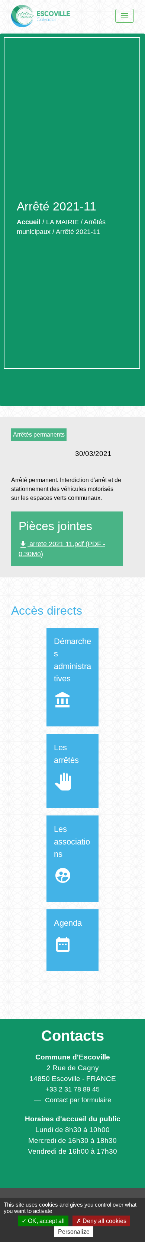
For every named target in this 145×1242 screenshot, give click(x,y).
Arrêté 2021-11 (78, 231)
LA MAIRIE (62, 222)
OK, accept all (45, 1221)
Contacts (72, 1035)
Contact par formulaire (78, 1100)
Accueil (29, 222)
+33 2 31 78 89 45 (72, 1089)
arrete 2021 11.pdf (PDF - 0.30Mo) (62, 549)
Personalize (74, 1232)
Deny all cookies (103, 1221)
